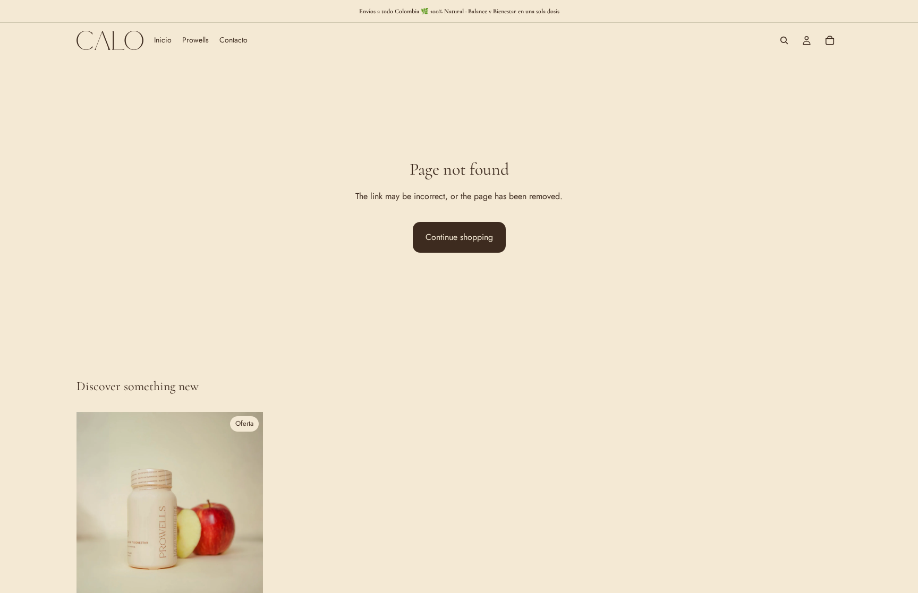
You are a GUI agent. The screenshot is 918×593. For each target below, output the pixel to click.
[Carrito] (830, 40)
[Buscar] (784, 40)
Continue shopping (459, 237)
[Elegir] (246, 581)
